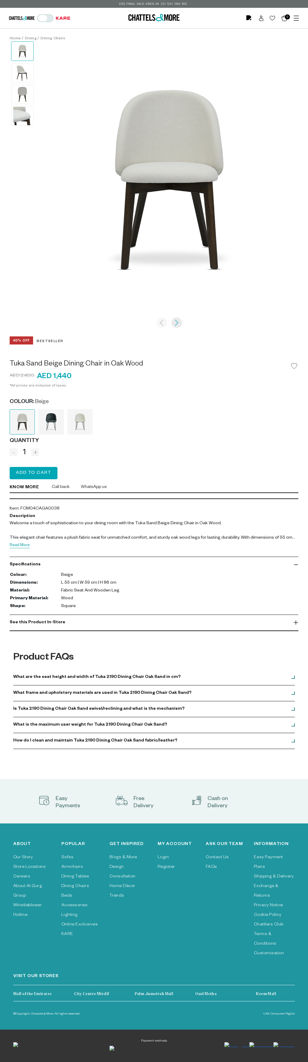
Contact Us (217, 857)
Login (163, 857)
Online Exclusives (79, 924)
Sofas (67, 857)
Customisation (269, 953)
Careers (21, 876)
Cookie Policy (267, 915)
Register (166, 867)
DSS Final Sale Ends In (139, 4)
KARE (67, 934)
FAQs (211, 867)
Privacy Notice (268, 905)
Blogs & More (123, 857)
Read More (20, 545)
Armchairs (72, 867)
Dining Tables (75, 876)
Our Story (23, 857)
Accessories (74, 905)
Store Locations (29, 867)
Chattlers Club (269, 924)
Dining (31, 39)
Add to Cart (33, 473)
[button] (154, 564)
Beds (66, 896)
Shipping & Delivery (274, 876)
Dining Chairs (53, 39)
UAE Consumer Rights (279, 1014)
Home (15, 39)
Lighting (69, 915)
